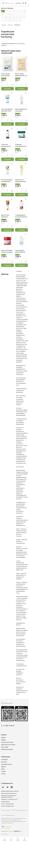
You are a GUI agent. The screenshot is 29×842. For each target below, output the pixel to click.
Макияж (3, 737)
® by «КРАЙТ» (4, 834)
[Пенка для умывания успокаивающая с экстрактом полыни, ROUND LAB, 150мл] (7, 170)
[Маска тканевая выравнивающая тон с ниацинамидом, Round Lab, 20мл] (21, 64)
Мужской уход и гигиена (8, 744)
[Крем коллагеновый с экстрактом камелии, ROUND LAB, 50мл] (7, 240)
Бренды (3, 766)
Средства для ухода (7, 742)
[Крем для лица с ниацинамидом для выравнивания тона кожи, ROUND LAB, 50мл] (21, 170)
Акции (3, 769)
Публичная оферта (6, 810)
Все (3, 11)
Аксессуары (4, 747)
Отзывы (3, 771)
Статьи (3, 774)
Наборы (3, 740)
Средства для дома (7, 749)
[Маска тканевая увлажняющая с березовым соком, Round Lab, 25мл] (7, 64)
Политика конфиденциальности (20, 810)
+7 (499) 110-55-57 (8, 725)
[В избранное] (11, 58)
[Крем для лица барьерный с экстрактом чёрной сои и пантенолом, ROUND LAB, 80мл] (7, 205)
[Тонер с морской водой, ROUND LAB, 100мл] (21, 240)
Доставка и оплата (6, 764)
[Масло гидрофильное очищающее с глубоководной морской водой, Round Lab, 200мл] (21, 99)
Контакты (4, 762)
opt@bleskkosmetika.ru (7, 797)
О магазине (4, 759)
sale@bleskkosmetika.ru (11, 793)
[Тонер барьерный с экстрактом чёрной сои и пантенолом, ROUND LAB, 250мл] (21, 205)
